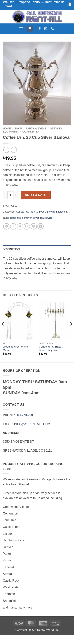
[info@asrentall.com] (46, 28)
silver (36, 217)
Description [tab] (11, 249)
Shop (18, 128)
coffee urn (15, 217)
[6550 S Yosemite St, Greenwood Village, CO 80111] (40, 28)
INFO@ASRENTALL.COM (32, 424)
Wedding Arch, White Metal (15, 348)
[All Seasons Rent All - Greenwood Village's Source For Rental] (37, 16)
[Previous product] (14, 150)
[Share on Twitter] (20, 226)
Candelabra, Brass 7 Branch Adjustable (51, 348)
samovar (26, 217)
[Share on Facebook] (13, 226)
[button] (21, 28)
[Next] (71, 331)
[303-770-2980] (53, 28)
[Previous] (3, 331)
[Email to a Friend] (27, 226)
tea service (46, 217)
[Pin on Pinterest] (34, 226)
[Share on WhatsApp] (6, 226)
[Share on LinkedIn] (40, 226)
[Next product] (6, 150)
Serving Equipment (57, 211)
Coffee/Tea (30, 131)
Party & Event (36, 128)
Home (7, 128)
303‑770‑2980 (25, 415)
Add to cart (36, 195)
